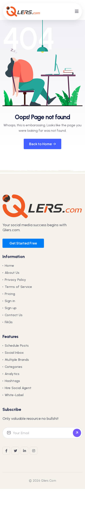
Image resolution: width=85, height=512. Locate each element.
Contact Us (13, 315)
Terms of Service (18, 287)
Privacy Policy (15, 280)
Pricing (10, 294)
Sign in (10, 301)
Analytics (12, 374)
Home (9, 266)
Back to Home (40, 144)
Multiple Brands (17, 360)
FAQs (9, 322)
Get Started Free (23, 243)
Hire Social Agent (18, 388)
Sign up (11, 308)
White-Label (14, 395)
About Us (12, 273)
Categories (13, 367)
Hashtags (12, 381)
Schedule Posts (17, 345)
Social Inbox (14, 353)
